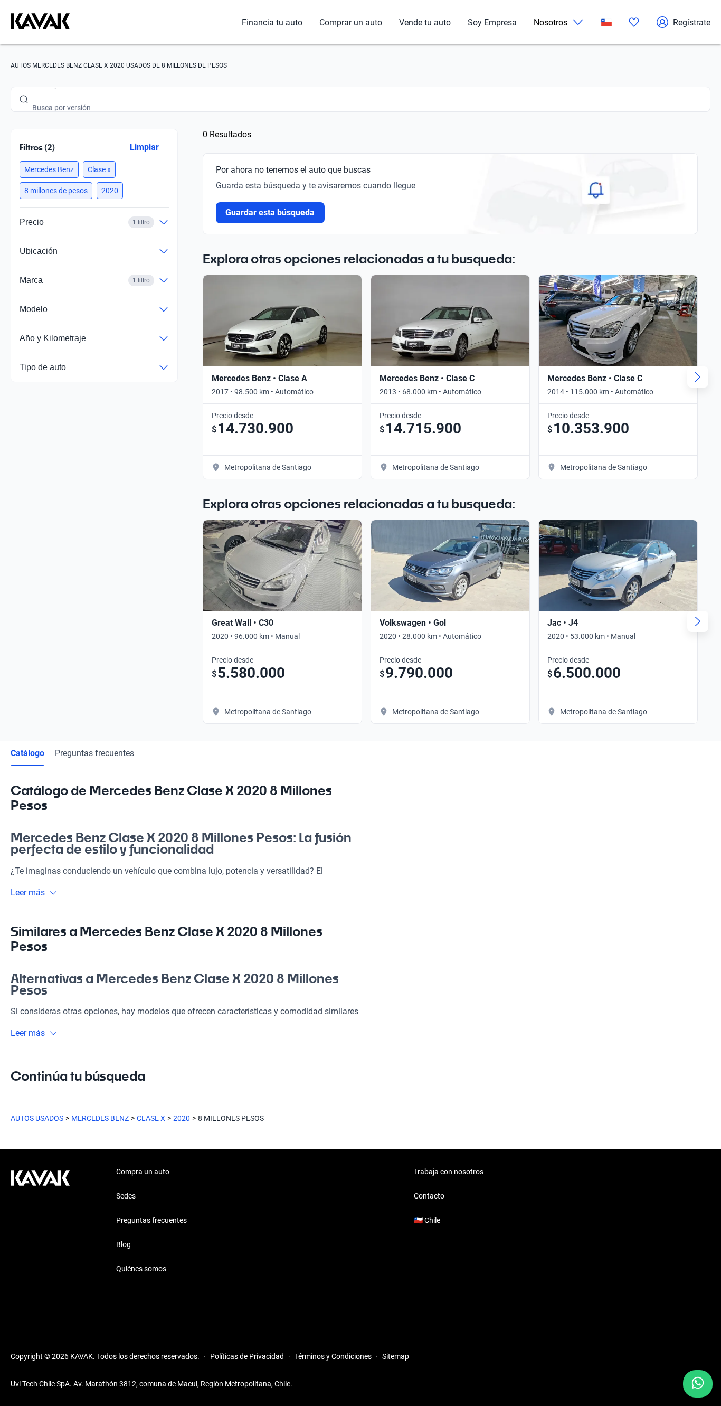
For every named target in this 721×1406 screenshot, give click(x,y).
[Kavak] (40, 22)
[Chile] (606, 22)
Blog (123, 1244)
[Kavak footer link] (40, 1221)
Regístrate (691, 22)
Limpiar (144, 147)
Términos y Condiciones (333, 1356)
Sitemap (395, 1356)
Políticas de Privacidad (247, 1356)
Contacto (429, 1196)
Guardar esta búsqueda (270, 212)
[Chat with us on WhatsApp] (697, 1383)
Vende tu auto (425, 22)
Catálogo (27, 753)
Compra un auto (142, 1171)
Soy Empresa (492, 22)
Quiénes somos (141, 1269)
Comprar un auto (350, 22)
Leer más (28, 893)
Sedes (126, 1196)
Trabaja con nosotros (448, 1171)
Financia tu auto (272, 22)
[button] (49, 169)
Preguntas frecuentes (94, 753)
